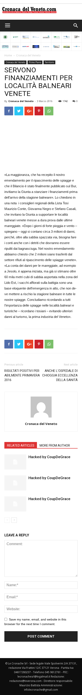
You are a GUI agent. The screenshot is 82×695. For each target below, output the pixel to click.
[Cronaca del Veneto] (41, 10)
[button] (76, 25)
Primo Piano (35, 62)
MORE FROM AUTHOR (55, 445)
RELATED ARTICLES (20, 445)
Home (8, 55)
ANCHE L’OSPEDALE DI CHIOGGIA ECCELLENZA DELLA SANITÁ (60, 375)
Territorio (49, 62)
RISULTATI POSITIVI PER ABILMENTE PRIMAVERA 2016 (22, 375)
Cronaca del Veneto (28, 55)
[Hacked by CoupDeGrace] (15, 462)
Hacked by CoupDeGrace (49, 457)
